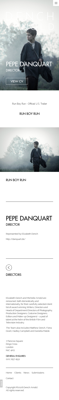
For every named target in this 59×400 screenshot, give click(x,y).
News (26, 372)
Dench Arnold (30, 387)
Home (9, 372)
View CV (17, 81)
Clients (17, 372)
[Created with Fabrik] (1, 383)
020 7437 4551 (13, 359)
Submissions (38, 372)
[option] (29, 104)
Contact (9, 378)
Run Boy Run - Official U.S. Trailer (29, 103)
